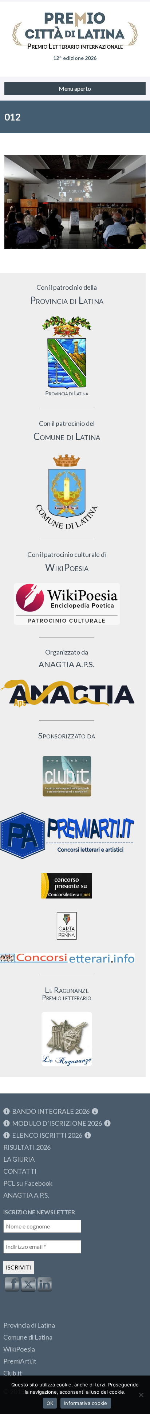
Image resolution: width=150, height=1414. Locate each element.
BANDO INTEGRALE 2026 (51, 1111)
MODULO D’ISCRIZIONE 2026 (57, 1123)
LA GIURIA (19, 1159)
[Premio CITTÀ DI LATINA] (74, 22)
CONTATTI (20, 1171)
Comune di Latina (27, 1337)
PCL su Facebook (27, 1183)
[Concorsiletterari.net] (66, 900)
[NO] (141, 1394)
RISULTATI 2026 (27, 1147)
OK (50, 1403)
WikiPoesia (19, 1349)
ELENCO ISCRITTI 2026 (47, 1135)
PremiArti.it (19, 1361)
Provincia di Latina (29, 1325)
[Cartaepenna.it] (66, 942)
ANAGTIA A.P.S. (26, 1195)
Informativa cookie (85, 1403)
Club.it (12, 1373)
